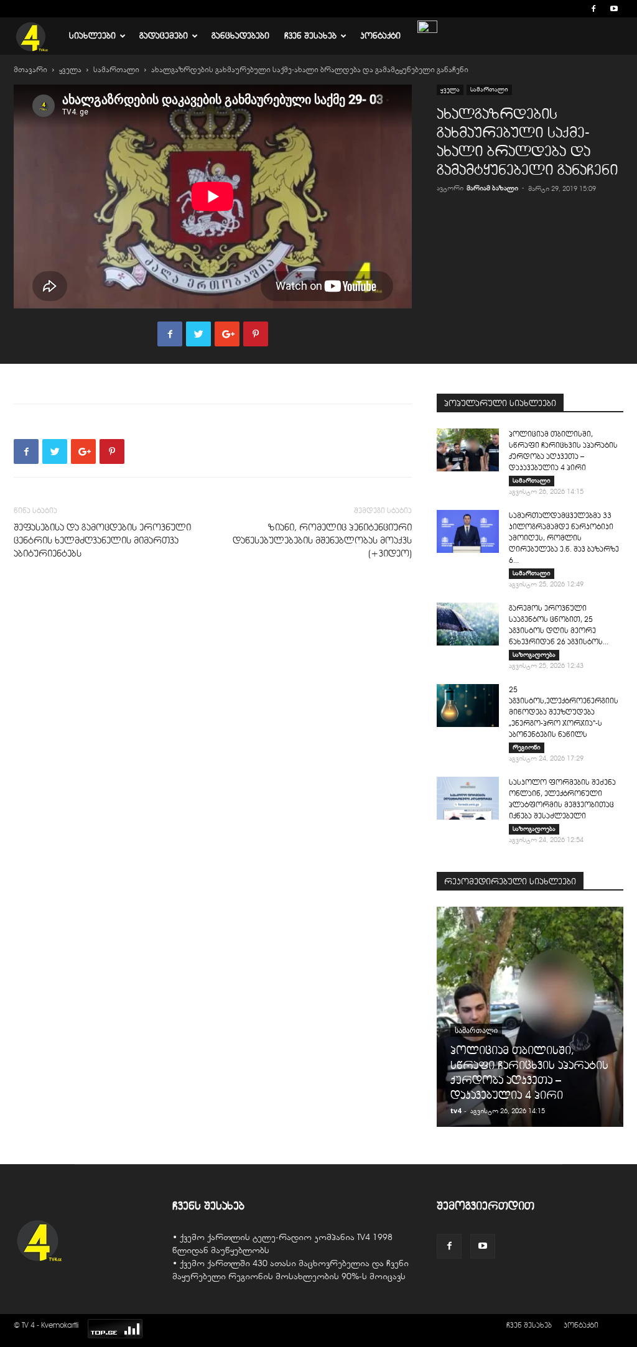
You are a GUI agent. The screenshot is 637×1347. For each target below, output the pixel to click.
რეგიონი (527, 747)
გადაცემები (163, 35)
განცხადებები (240, 35)
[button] (574, 8)
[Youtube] (614, 8)
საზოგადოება (534, 654)
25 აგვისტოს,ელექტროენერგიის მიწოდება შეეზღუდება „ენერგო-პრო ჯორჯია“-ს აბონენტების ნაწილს (563, 712)
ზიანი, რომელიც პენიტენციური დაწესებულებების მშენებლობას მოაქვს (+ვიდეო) (322, 540)
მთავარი (30, 70)
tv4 (455, 1110)
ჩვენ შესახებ (310, 35)
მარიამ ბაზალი (492, 187)
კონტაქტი (380, 35)
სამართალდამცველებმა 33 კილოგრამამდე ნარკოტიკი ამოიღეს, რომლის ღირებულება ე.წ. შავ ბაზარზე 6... (564, 538)
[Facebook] (593, 8)
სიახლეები (92, 35)
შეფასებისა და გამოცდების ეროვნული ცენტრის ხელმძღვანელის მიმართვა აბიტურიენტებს (102, 540)
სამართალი (116, 70)
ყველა (70, 70)
